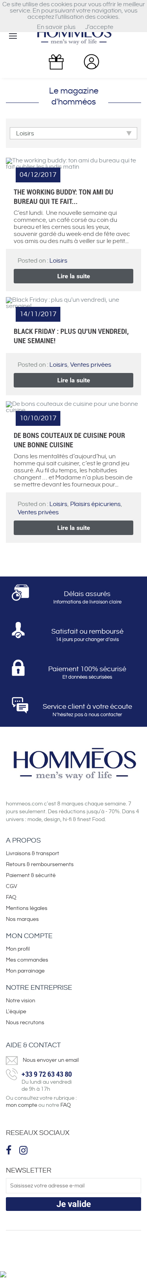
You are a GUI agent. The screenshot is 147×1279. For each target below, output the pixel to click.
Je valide (73, 1204)
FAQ (11, 897)
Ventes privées (90, 365)
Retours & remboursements (40, 864)
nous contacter (105, 714)
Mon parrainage (26, 971)
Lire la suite (73, 276)
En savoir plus (56, 27)
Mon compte (29, 936)
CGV (11, 886)
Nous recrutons (25, 1022)
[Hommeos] (74, 35)
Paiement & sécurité (31, 875)
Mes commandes (27, 960)
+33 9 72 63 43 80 (47, 1074)
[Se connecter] (91, 61)
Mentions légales (26, 908)
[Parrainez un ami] (56, 62)
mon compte (21, 1105)
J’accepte (99, 27)
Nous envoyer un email (51, 1060)
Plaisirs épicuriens (95, 504)
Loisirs (58, 261)
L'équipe (16, 1011)
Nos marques (22, 919)
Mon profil (18, 949)
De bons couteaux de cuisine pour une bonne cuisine (69, 440)
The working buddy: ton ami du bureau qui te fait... (63, 196)
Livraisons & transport (32, 853)
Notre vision (20, 1000)
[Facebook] (9, 1150)
